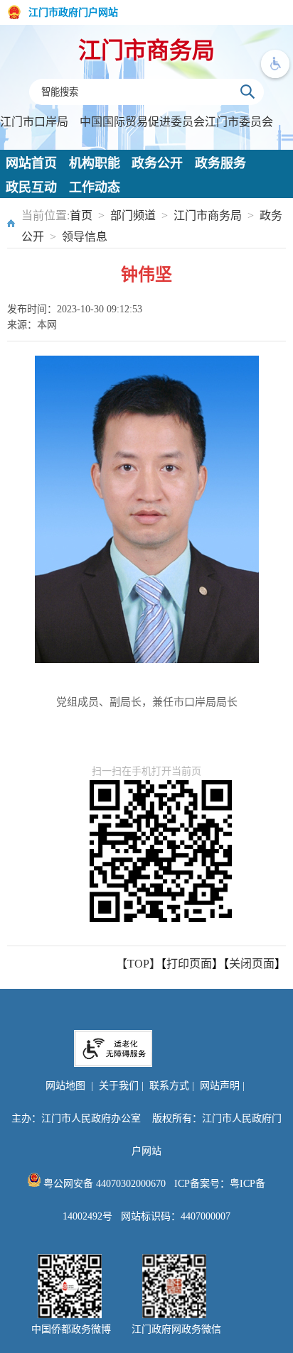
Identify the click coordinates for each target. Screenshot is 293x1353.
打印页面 (189, 964)
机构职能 (94, 163)
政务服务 (220, 163)
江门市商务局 (146, 50)
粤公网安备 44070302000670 (103, 1183)
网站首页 (31, 163)
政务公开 (157, 163)
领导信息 (84, 237)
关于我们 (119, 1085)
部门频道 (133, 215)
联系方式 (169, 1085)
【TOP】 (138, 964)
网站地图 (65, 1085)
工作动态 (94, 187)
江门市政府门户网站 (73, 12)
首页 (81, 215)
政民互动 (31, 187)
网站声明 (220, 1085)
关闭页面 (252, 964)
